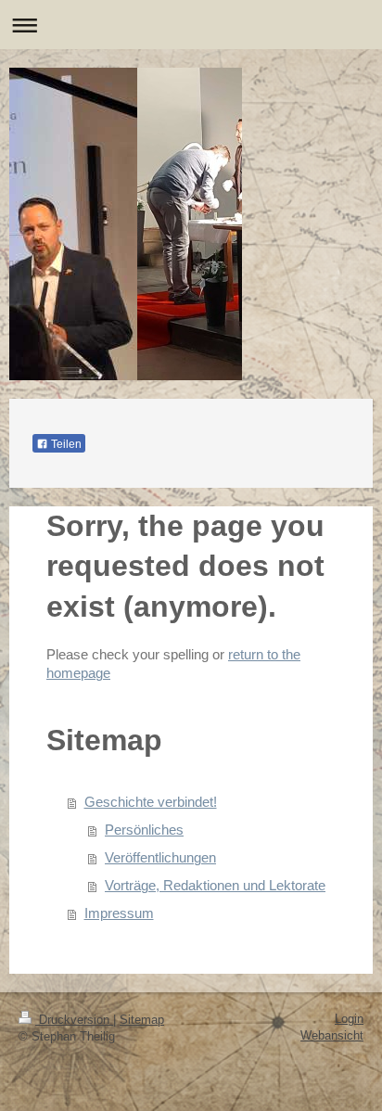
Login (349, 1019)
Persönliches (144, 829)
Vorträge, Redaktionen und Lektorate (215, 885)
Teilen (65, 444)
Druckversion (74, 1020)
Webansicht (331, 1035)
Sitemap (142, 1020)
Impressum (119, 913)
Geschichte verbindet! (150, 802)
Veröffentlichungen (160, 857)
